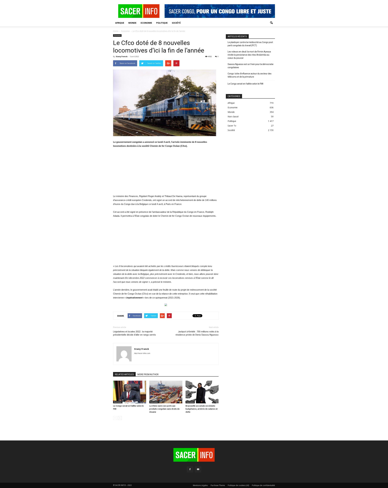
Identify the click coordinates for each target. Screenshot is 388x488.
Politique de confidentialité (263, 485)
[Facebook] (190, 469)
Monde (132, 22)
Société (176, 22)
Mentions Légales (200, 485)
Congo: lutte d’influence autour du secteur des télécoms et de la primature (249, 75)
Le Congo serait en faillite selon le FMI (245, 84)
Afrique (119, 22)
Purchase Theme (218, 485)
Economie (146, 22)
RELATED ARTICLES (124, 374)
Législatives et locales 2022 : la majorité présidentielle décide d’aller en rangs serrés (134, 333)
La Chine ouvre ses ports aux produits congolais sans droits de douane (164, 409)
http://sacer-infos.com (142, 353)
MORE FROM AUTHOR (148, 374)
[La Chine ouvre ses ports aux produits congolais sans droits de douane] (165, 392)
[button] (271, 22)
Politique (162, 22)
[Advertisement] (166, 173)
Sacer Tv (232, 125)
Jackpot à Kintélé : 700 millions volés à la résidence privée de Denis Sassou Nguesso (197, 333)
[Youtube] (198, 469)
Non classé (233, 116)
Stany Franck (121, 56)
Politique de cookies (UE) (238, 485)
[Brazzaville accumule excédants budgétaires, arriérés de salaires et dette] (202, 392)
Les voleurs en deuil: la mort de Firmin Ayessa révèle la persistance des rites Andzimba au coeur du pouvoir (249, 54)
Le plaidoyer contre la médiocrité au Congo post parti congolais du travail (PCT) (250, 44)
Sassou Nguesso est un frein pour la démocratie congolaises (250, 66)
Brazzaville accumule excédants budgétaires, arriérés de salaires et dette (201, 409)
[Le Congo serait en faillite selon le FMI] (129, 392)
